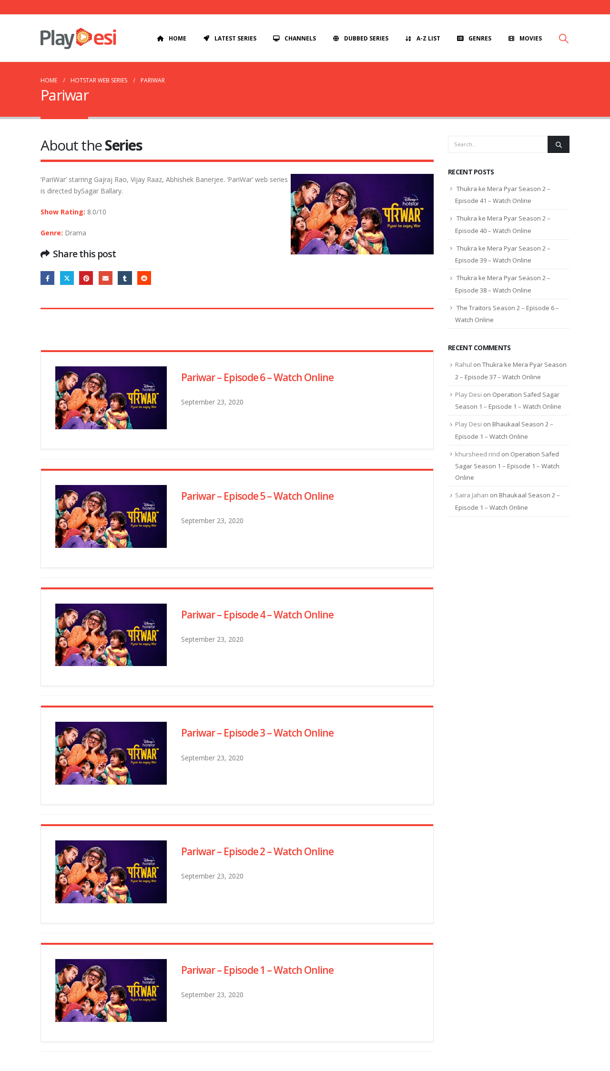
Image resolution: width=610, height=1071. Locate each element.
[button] (563, 38)
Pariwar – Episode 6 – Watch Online (257, 377)
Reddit (144, 278)
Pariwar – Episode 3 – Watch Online (257, 732)
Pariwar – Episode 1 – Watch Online (257, 970)
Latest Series (235, 38)
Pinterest (86, 278)
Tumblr (125, 278)
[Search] (558, 144)
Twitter (67, 278)
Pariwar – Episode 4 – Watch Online (257, 614)
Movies (530, 38)
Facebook (47, 278)
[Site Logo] (78, 38)
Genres (479, 38)
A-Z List (428, 38)
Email (105, 278)
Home (177, 38)
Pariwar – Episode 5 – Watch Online (257, 496)
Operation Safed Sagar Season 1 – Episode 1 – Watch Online (507, 466)
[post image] (111, 397)
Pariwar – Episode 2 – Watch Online (257, 851)
